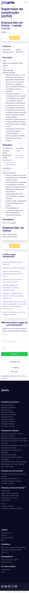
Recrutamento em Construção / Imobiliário (14, 438)
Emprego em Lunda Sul (8, 421)
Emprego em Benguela (8, 407)
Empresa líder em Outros (10, 282)
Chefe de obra (10, 162)
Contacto (4, 535)
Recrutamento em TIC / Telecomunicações (14, 462)
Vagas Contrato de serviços (9, 493)
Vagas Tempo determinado (9, 498)
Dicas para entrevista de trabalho (11, 550)
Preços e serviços (6, 562)
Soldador (5, 262)
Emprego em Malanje (7, 424)
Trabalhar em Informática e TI (10, 478)
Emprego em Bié (6, 410)
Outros (4, 68)
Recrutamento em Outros (9, 448)
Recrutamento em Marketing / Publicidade (14, 445)
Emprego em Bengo (7, 405)
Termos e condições (7, 537)
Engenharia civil (10, 164)
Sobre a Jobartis (6, 533)
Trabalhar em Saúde (7, 483)
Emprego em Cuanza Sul (8, 414)
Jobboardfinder (6, 569)
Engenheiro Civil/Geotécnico (11, 293)
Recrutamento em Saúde (8, 455)
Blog (2, 540)
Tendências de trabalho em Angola (11, 508)
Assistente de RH (7, 312)
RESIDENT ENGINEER (9, 285)
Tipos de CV (5, 552)
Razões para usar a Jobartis (9, 560)
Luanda (5, 28)
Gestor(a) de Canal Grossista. (11, 279)
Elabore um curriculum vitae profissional (13, 547)
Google (15, 371)
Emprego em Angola (7, 506)
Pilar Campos (21, 268)
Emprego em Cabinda (8, 412)
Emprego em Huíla (6, 417)
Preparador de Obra (8, 268)
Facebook (16, 367)
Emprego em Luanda (7, 419)
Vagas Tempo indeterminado (10, 495)
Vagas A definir (5, 500)
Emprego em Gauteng (8, 426)
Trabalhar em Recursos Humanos (11, 481)
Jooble (3, 572)
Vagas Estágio (5, 491)
